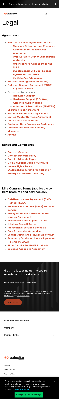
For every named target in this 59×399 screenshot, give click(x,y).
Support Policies (23, 88)
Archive (12, 134)
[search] (46, 14)
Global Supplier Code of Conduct (28, 162)
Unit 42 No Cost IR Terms (23, 120)
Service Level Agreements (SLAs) (28, 81)
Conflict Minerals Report (22, 159)
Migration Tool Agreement (23, 109)
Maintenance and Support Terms (27, 220)
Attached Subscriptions (27, 102)
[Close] (55, 382)
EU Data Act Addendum (27, 77)
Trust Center (9, 370)
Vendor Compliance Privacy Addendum (31, 234)
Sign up (11, 302)
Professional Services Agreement (28, 113)
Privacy (7, 365)
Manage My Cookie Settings (28, 395)
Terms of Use (9, 374)
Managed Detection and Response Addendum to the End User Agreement (34, 50)
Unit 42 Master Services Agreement (29, 116)
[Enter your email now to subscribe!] (29, 285)
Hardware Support (24, 95)
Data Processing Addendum (24, 231)
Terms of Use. (23, 296)
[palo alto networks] (10, 14)
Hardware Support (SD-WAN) (31, 99)
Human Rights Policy (20, 166)
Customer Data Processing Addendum (31, 124)
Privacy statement (21, 389)
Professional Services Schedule (27, 227)
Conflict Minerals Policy (22, 155)
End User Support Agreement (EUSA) (30, 85)
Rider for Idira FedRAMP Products (28, 245)
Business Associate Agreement (26, 248)
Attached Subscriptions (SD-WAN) (34, 106)
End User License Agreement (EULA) (30, 42)
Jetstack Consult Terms (22, 224)
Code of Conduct (18, 152)
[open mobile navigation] (53, 14)
